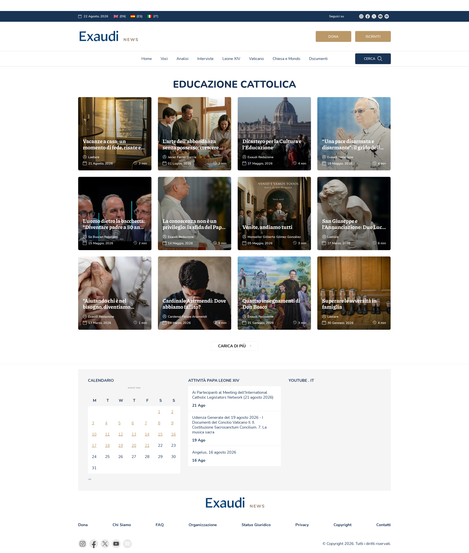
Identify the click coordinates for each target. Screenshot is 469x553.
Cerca (369, 58)
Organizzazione (203, 524)
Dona (333, 36)
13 (134, 434)
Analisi (182, 58)
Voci (164, 58)
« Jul (89, 479)
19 (120, 445)
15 (160, 434)
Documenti (318, 58)
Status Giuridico (256, 524)
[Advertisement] (126, 5)
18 (107, 445)
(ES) (140, 16)
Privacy (302, 524)
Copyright (343, 524)
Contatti (383, 524)
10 (94, 434)
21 (147, 445)
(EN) (123, 16)
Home (146, 58)
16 (173, 434)
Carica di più (232, 346)
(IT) (155, 16)
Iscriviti (373, 36)
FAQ (160, 524)
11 (107, 434)
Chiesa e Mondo (286, 58)
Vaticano (256, 58)
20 (134, 445)
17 (94, 445)
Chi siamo (121, 524)
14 (147, 434)
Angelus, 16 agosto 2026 (214, 452)
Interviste (205, 58)
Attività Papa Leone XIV (213, 380)
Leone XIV (231, 58)
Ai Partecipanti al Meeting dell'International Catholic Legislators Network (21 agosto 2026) (232, 395)
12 (120, 434)
